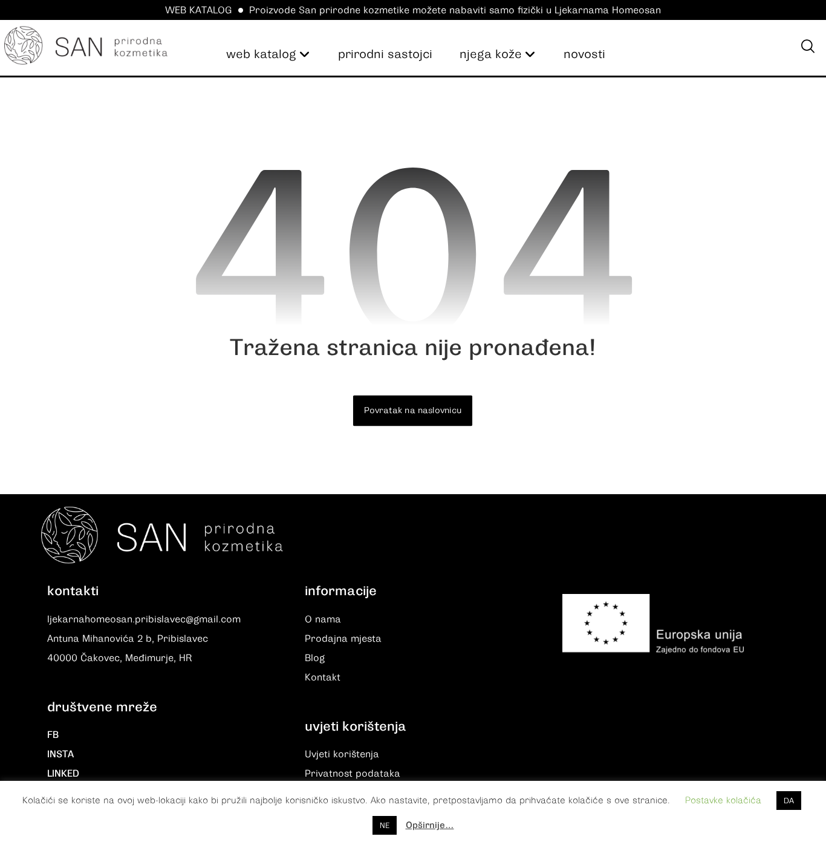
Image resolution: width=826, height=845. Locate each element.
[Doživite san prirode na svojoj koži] (85, 45)
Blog (315, 658)
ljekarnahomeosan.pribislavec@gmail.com (144, 619)
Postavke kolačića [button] (723, 800)
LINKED (63, 773)
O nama (323, 619)
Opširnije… (430, 825)
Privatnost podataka (352, 773)
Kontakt (322, 677)
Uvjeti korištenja (342, 754)
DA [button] (789, 800)
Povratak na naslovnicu (412, 411)
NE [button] (384, 825)
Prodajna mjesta (343, 638)
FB (53, 734)
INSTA (60, 754)
